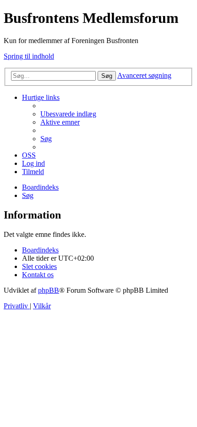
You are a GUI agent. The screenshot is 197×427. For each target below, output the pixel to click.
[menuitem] (68, 114)
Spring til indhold (29, 56)
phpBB (48, 290)
